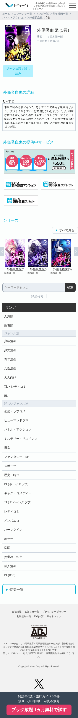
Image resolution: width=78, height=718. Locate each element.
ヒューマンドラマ (16, 420)
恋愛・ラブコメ (14, 411)
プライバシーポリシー (54, 611)
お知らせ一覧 (32, 611)
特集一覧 (16, 589)
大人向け (10, 377)
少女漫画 (10, 350)
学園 (7, 548)
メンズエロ (11, 520)
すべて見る (66, 230)
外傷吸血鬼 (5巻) (53, 30)
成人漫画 (10, 566)
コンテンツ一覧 (23, 13)
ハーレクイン (13, 529)
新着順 (8, 325)
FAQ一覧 (39, 616)
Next (76, 251)
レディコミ (11, 511)
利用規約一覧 (24, 616)
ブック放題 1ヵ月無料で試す (39, 709)
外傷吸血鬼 (35, 17)
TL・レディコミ (15, 386)
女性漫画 (10, 368)
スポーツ (10, 466)
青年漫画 (10, 359)
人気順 (8, 316)
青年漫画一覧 (60, 13)
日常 (7, 447)
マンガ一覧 (42, 13)
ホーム (6, 13)
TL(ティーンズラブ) (17, 502)
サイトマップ (54, 616)
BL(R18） (10, 575)
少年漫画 (10, 341)
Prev (2, 251)
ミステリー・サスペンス (20, 438)
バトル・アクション (14, 17)
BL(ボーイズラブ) (16, 484)
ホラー (8, 538)
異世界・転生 (13, 557)
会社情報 (16, 611)
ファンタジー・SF (16, 457)
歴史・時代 (11, 475)
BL (6, 395)
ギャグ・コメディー (17, 493)
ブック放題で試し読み (18, 71)
